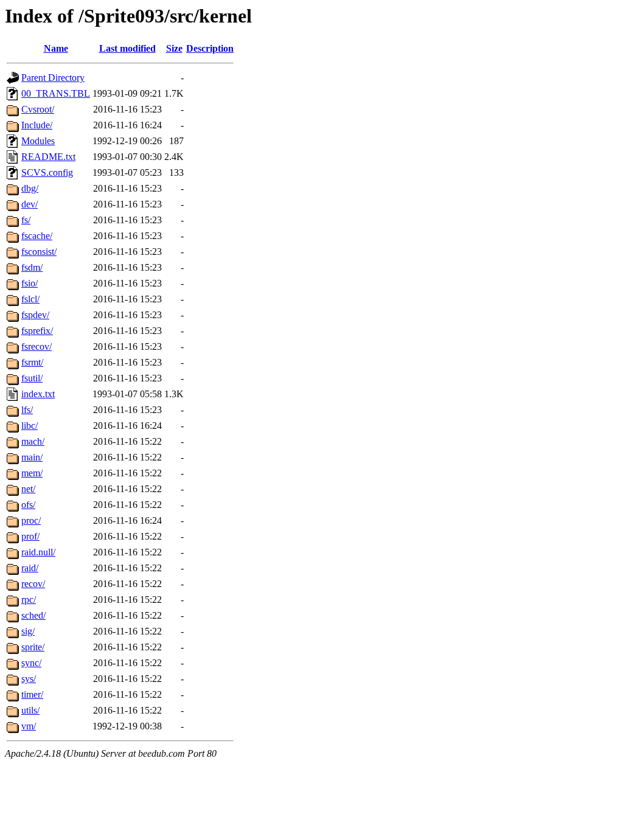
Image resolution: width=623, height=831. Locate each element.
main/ (32, 457)
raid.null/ (38, 552)
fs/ (25, 220)
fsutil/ (32, 378)
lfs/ (27, 410)
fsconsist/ (39, 251)
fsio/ (29, 283)
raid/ (29, 568)
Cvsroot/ (37, 109)
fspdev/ (35, 315)
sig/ (28, 631)
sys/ (28, 678)
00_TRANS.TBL (55, 93)
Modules (38, 141)
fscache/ (36, 236)
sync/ (31, 663)
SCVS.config (47, 172)
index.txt (38, 394)
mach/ (32, 441)
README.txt (48, 156)
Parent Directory (53, 77)
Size (174, 48)
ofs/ (28, 504)
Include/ (36, 125)
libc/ (29, 425)
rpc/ (28, 599)
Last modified (127, 48)
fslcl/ (30, 299)
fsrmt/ (32, 362)
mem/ (32, 473)
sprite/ (32, 647)
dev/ (29, 204)
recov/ (33, 584)
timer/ (32, 694)
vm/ (28, 726)
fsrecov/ (36, 346)
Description (210, 48)
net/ (28, 489)
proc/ (31, 520)
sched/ (33, 615)
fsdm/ (32, 267)
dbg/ (29, 188)
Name (56, 48)
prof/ (30, 536)
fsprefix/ (37, 330)
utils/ (30, 710)
